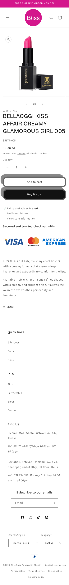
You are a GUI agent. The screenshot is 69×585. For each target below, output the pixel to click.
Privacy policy (18, 571)
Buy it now (34, 194)
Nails (11, 360)
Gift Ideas (14, 342)
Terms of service (37, 571)
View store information (21, 218)
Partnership (15, 393)
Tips (10, 384)
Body (11, 351)
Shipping (21, 153)
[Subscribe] (53, 503)
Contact (12, 410)
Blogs (11, 401)
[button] (7, 17)
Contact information (55, 565)
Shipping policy (36, 577)
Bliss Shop (16, 565)
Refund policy (55, 571)
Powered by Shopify (32, 565)
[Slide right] (43, 104)
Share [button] (10, 306)
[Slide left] (26, 104)
